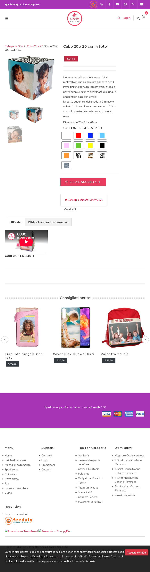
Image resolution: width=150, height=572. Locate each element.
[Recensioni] (93, 4)
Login (44, 460)
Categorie (11, 46)
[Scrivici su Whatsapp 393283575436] (101, 4)
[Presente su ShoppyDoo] (54, 531)
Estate (82, 482)
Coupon (46, 469)
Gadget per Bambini (90, 478)
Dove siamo (12, 478)
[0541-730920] (133, 4)
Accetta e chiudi (136, 552)
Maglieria (83, 455)
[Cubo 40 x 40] (31, 78)
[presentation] (16, 222)
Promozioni (48, 464)
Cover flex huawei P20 (73, 354)
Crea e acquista (83, 181)
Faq (7, 483)
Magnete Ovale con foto (130, 455)
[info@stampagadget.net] (141, 4)
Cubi (22, 46)
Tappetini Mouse (88, 487)
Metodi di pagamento (18, 464)
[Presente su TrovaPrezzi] (21, 531)
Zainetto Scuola (115, 354)
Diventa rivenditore (16, 488)
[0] (143, 17)
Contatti (46, 455)
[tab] (16, 222)
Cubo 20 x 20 (35, 46)
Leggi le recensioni (16, 514)
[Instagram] (125, 4)
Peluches (83, 473)
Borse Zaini (85, 492)
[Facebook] (109, 4)
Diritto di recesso (15, 460)
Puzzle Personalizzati (90, 501)
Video (8, 492)
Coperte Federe (87, 496)
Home (8, 455)
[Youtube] (117, 4)
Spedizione (11, 469)
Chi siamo (10, 474)
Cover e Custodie (88, 468)
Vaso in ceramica (125, 495)
